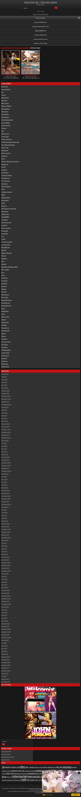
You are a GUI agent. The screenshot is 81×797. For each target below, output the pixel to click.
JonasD (4, 225)
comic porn (41, 770)
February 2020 (5, 590)
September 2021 (6, 537)
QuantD (4, 283)
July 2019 (4, 610)
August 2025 (5, 407)
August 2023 (5, 474)
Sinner (3, 319)
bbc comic (34, 77)
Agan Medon (6, 89)
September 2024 (6, 438)
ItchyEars (4, 211)
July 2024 (4, 443)
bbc (22, 767)
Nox (2, 272)
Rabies (3, 289)
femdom (24, 774)
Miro (3, 261)
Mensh (3, 256)
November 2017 (6, 665)
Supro (3, 333)
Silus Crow (5, 317)
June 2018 (4, 646)
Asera (3, 95)
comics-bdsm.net (40, 35)
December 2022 (6, 496)
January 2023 (5, 493)
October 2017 (5, 668)
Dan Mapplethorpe (8, 145)
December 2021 (6, 529)
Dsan (3, 159)
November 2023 (6, 465)
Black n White (6, 106)
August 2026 (5, 374)
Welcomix (4, 364)
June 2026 (4, 379)
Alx (2, 92)
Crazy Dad (5, 136)
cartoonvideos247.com (40, 26)
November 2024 (6, 432)
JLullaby (4, 220)
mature (4, 780)
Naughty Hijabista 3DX (9, 267)
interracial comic (37, 776)
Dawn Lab (5, 147)
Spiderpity (5, 322)
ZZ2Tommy (5, 366)
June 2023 (4, 479)
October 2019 (5, 601)
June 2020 (4, 579)
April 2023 (4, 485)
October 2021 (5, 535)
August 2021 (5, 540)
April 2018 (4, 651)
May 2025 (4, 415)
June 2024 (4, 446)
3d (3, 767)
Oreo (3, 275)
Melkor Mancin (6, 253)
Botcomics (5, 117)
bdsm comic (39, 767)
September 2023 (6, 471)
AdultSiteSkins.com (40, 793)
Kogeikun (4, 233)
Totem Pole (5, 353)
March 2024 (4, 454)
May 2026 (4, 382)
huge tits (9, 777)
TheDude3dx (6, 350)
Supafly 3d (5, 328)
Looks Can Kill (6, 242)
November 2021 (6, 532)
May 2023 (4, 482)
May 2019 (4, 615)
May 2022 (4, 515)
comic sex (55, 770)
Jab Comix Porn (6, 754)
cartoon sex (16, 771)
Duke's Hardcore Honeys (10, 161)
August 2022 (5, 507)
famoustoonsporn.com (7, 757)
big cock (47, 767)
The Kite (4, 347)
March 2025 (4, 421)
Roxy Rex (4, 297)
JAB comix (5, 214)
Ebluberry (4, 164)
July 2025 (4, 410)
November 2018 (6, 632)
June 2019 (4, 612)
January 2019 (5, 626)
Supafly (4, 325)
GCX (3, 189)
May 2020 (4, 582)
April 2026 (4, 385)
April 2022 (4, 518)
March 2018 (4, 654)
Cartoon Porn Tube (40, 43)
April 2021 (4, 551)
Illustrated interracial (8, 208)
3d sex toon (9, 77)
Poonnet (4, 281)
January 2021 (5, 560)
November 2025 (6, 399)
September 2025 (6, 404)
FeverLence (5, 181)
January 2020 (5, 593)
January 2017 (5, 679)
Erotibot (4, 170)
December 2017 (6, 662)
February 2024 (5, 457)
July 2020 (4, 576)
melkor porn (17, 780)
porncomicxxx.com (40, 39)
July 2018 (4, 643)
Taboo (3, 336)
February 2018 (5, 657)
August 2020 (5, 573)
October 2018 (5, 634)
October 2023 (5, 468)
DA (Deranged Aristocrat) (10, 142)
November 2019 (6, 598)
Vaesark (4, 358)
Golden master (6, 192)
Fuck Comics (40, 18)
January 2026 (5, 393)
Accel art (4, 86)
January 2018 (5, 659)
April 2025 (4, 418)
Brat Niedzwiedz (7, 120)
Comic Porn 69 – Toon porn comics (40, 2)
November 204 (5, 682)
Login (43, 11)
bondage (74, 767)
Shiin (3, 314)
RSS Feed (35, 14)
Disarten (4, 156)
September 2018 (6, 637)
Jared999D (5, 217)
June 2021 (4, 546)
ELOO (3, 167)
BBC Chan (5, 103)
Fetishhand (5, 178)
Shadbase (5, 311)
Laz (2, 236)
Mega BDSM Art (40, 31)
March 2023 (4, 488)
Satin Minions (6, 305)
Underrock (5, 355)
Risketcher (5, 294)
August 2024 (5, 440)
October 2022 (5, 501)
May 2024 (4, 449)
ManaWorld (5, 247)
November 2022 (6, 499)
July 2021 (4, 543)
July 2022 (4, 510)
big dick (53, 767)
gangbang (32, 773)
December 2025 (6, 396)
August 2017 (5, 673)
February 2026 (5, 391)
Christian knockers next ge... (30, 75)
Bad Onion (5, 98)
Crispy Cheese (6, 139)
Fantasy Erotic (6, 175)
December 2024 (6, 429)
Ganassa (4, 184)
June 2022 (4, 512)
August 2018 (5, 640)
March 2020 (4, 587)
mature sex (10, 780)
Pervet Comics (5, 760)
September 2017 (6, 671)
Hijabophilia (5, 197)
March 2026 (4, 388)
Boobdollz (5, 114)
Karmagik (4, 231)
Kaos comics (6, 228)
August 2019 (5, 607)
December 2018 (6, 629)
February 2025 (5, 424)
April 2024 (4, 451)
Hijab (3, 195)
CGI (2, 131)
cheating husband (29, 771)
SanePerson (5, 303)
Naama (3, 264)
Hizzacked (5, 200)
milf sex (37, 780)
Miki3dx (4, 258)
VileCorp (4, 361)
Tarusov (4, 339)
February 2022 (5, 524)
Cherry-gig (5, 134)
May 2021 (4, 549)
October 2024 (5, 435)
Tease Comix (6, 342)
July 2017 (4, 676)
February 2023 (5, 490)
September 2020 (6, 571)
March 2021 (4, 554)
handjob (40, 774)
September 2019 (6, 604)
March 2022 (4, 521)
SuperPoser (5, 330)
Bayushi (4, 100)
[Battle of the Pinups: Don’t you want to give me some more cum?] (11, 62)
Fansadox (5, 172)
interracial (19, 776)
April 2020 (4, 585)
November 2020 (6, 565)
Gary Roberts (6, 186)
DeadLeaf (4, 150)
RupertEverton (6, 300)
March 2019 (4, 621)
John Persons (6, 222)
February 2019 (5, 623)
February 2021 (5, 557)
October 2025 (5, 402)
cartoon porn (6, 771)
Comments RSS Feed (43, 14)
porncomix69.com (40, 22)
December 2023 (6, 463)
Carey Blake (5, 123)
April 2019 (4, 618)
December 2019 (6, 596)
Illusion (4, 206)
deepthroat (18, 774)
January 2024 (5, 460)
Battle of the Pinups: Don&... (11, 75)
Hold (3, 203)
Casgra (3, 128)
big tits (59, 767)
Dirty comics (5, 153)
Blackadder (5, 109)
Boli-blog (4, 111)
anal (18, 767)
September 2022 (6, 504)
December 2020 (6, 562)
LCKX (3, 239)
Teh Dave (4, 344)
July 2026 (4, 377)
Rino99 (3, 292)
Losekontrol (5, 245)
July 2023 (4, 476)
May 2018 (4, 648)
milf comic (30, 780)
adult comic (10, 767)
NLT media (5, 269)
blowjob (67, 767)
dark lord (10, 774)
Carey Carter (5, 125)
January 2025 (5, 427)
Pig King (4, 278)
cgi (23, 771)
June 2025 (4, 413)
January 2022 (5, 526)
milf (23, 779)
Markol (3, 250)
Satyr (3, 308)
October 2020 (5, 568)
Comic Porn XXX (6, 751)
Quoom (4, 286)
